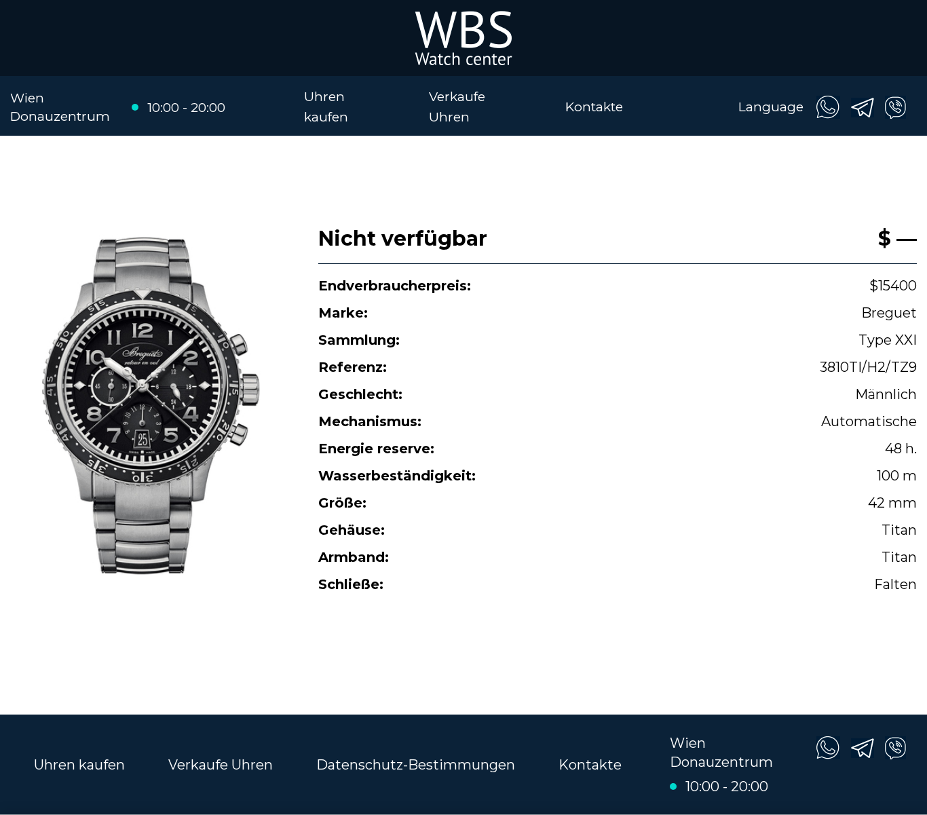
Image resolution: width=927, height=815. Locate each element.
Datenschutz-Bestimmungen (415, 765)
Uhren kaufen (79, 765)
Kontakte (594, 107)
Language (770, 107)
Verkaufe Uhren (220, 765)
